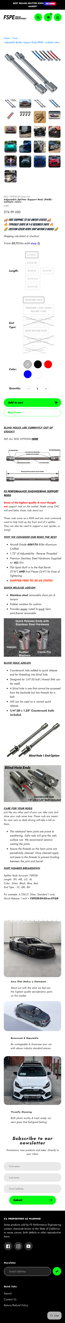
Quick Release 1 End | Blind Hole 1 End (38, 340)
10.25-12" (32, 270)
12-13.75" (47, 270)
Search (8, 1293)
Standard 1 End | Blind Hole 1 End (38, 321)
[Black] (38, 364)
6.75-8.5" (31, 254)
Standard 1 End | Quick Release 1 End (38, 309)
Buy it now (14, 412)
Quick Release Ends (36, 330)
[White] (38, 374)
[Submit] (57, 1271)
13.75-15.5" (32, 278)
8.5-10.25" (32, 262)
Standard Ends (33, 299)
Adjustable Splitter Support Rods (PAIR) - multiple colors (32, 42)
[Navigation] (58, 17)
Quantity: (15, 388)
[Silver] (28, 364)
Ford (14, 38)
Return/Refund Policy (16, 1305)
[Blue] (28, 374)
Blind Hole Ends (34, 350)
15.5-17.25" (32, 286)
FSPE (6, 206)
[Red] (48, 364)
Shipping (9, 236)
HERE (35, 439)
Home (7, 38)
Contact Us (10, 1299)
